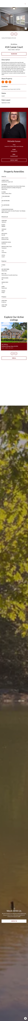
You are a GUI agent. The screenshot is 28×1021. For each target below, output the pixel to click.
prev (12, 34)
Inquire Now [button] (14, 53)
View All (14, 358)
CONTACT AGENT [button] (14, 160)
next (15, 34)
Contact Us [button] (14, 921)
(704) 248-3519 (14, 151)
